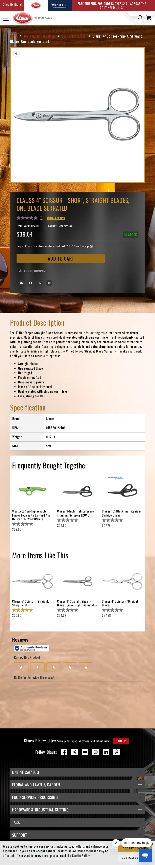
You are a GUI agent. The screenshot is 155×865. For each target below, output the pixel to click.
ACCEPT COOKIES (135, 848)
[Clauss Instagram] (95, 752)
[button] (6, 18)
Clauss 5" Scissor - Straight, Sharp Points (30, 603)
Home (14, 36)
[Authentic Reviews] (31, 648)
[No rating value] (28, 217)
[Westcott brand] (60, 5)
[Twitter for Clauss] (74, 752)
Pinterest (116, 752)
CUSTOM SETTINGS (135, 857)
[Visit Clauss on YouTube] (85, 752)
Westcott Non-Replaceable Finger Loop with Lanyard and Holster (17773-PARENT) (31, 515)
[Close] (152, 844)
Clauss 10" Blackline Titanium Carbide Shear (121, 513)
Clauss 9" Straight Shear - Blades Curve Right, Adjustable (77, 603)
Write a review (56, 217)
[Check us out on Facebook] (64, 752)
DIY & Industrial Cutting (40, 36)
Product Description (59, 225)
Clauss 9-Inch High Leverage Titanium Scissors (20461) (75, 513)
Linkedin (106, 752)
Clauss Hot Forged (74, 36)
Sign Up (121, 741)
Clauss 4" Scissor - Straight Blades (120, 603)
